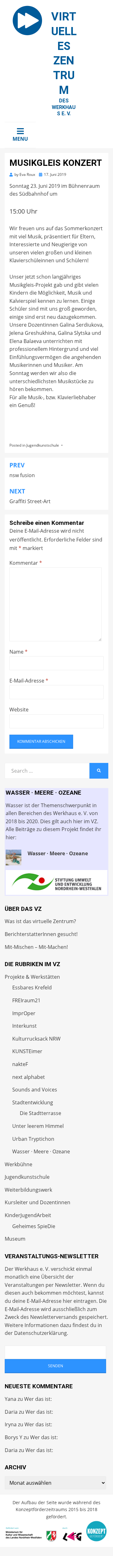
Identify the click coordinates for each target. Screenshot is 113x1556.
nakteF (20, 1064)
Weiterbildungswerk (28, 1189)
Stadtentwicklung (32, 1102)
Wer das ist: (38, 1399)
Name (18, 651)
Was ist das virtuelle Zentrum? (40, 921)
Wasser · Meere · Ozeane (41, 1151)
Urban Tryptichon (33, 1138)
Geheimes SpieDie (33, 1226)
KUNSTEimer (27, 1051)
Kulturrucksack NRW (36, 1038)
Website (19, 709)
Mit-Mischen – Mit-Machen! (36, 947)
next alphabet (28, 1077)
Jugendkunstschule (42, 445)
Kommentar (25, 562)
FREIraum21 (26, 1000)
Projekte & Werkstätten (32, 976)
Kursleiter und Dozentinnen (37, 1202)
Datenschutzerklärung (40, 1333)
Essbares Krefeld (32, 987)
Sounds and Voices (34, 1089)
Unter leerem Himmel (38, 1126)
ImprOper (23, 1013)
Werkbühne (18, 1164)
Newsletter (68, 1284)
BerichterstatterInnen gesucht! (41, 934)
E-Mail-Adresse (28, 680)
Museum (15, 1238)
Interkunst (24, 1025)
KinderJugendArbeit (28, 1215)
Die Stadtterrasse (40, 1113)
